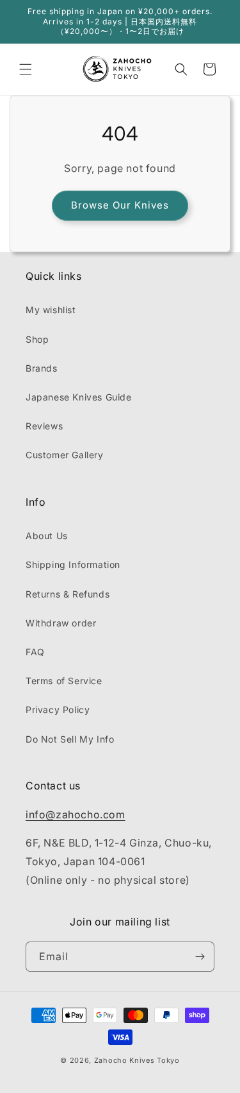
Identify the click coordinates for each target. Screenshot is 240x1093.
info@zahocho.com (75, 814)
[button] (26, 69)
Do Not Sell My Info (70, 739)
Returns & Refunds (67, 594)
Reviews (44, 425)
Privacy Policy (58, 709)
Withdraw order (61, 622)
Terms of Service (64, 680)
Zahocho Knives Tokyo (137, 1060)
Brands (42, 368)
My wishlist (51, 309)
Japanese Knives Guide (79, 397)
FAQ (35, 651)
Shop (37, 339)
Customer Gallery (65, 454)
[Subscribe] (200, 957)
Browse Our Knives (120, 205)
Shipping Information (73, 564)
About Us (47, 535)
